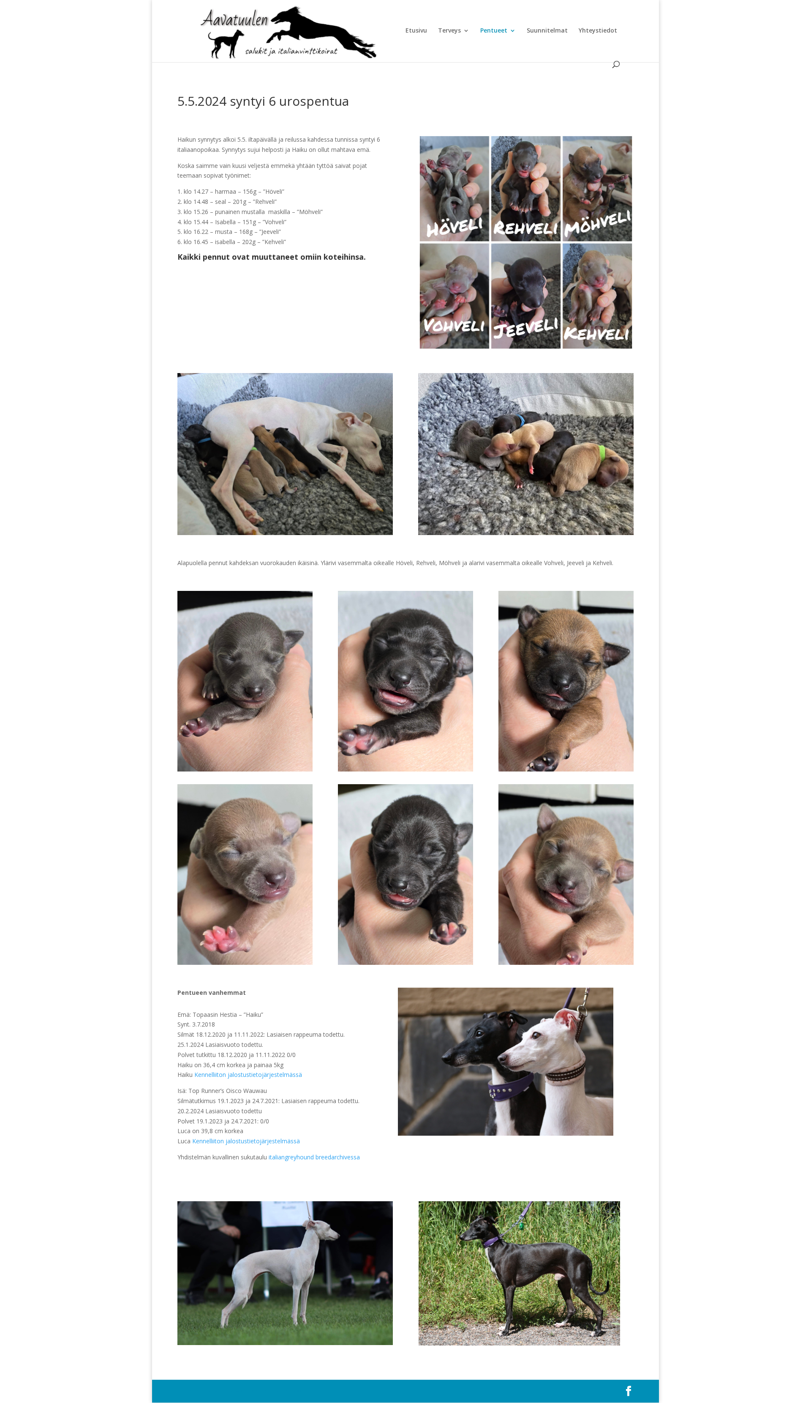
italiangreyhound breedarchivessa (314, 1157)
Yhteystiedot (598, 30)
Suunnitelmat (547, 30)
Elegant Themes (224, 1391)
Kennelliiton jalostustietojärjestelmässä (248, 1075)
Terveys (449, 30)
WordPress (289, 1391)
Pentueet (493, 30)
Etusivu (416, 30)
